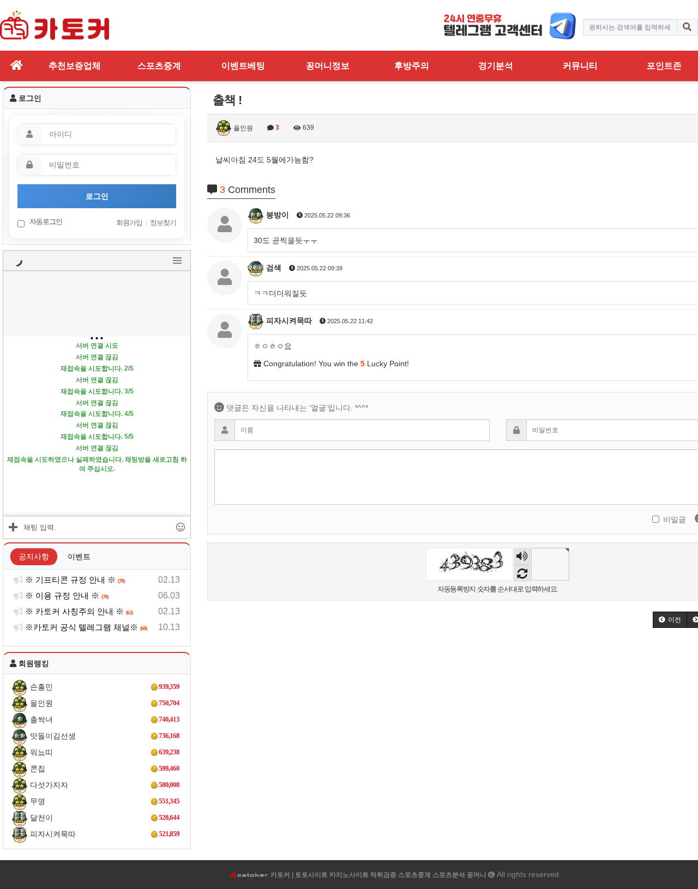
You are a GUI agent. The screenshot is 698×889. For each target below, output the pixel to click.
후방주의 (411, 65)
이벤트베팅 (243, 65)
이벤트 (79, 556)
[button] (670, 620)
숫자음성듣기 (522, 557)
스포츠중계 (159, 65)
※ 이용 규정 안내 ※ (66, 595)
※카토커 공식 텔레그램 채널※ (85, 627)
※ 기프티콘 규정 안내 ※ (74, 579)
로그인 (97, 196)
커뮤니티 (580, 65)
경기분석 (495, 65)
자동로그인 (45, 221)
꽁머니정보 (328, 65)
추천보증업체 (75, 65)
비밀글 (674, 519)
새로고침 (522, 573)
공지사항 (34, 556)
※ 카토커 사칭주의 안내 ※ (78, 611)
